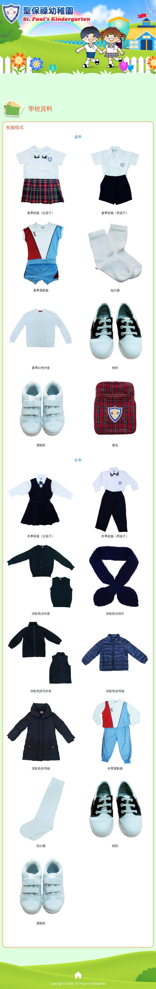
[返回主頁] (78, 975)
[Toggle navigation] (150, 12)
